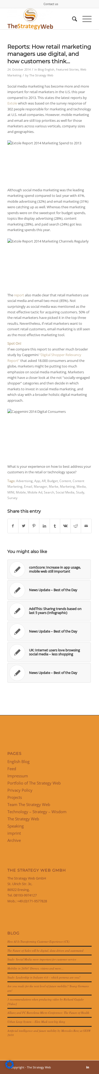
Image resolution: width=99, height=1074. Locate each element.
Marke (53, 486)
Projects (14, 797)
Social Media (65, 492)
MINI (10, 492)
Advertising (24, 481)
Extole (12, 103)
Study (80, 492)
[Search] (72, 18)
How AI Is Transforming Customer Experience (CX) (38, 941)
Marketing (67, 486)
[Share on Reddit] (76, 526)
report (19, 295)
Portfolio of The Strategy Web (34, 783)
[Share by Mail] (86, 526)
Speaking (15, 826)
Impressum (17, 775)
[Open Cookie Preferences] (9, 1067)
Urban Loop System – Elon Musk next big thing (36, 1022)
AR (44, 481)
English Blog (18, 761)
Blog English (46, 69)
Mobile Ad (34, 492)
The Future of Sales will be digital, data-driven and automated (45, 950)
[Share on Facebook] (13, 526)
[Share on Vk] (65, 526)
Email (28, 486)
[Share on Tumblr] (55, 526)
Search (49, 492)
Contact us (51, 4)
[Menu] (84, 18)
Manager (40, 486)
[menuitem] (51, 4)
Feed (11, 768)
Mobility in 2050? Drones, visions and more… (35, 968)
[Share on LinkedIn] (44, 526)
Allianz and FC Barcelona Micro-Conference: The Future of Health (48, 1013)
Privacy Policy (19, 790)
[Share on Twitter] (23, 526)
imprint (14, 833)
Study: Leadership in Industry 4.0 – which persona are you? (44, 977)
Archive (14, 840)
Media (81, 486)
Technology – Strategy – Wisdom (37, 811)
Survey (12, 498)
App (37, 481)
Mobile (21, 492)
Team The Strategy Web (28, 804)
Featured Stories (67, 69)
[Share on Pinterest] (34, 526)
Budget (52, 481)
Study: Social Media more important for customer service (41, 959)
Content (65, 481)
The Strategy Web (41, 75)
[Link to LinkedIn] (88, 1067)
